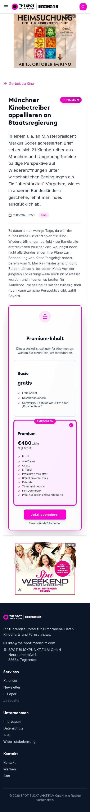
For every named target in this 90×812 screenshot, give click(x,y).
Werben (9, 769)
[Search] (83, 6)
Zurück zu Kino (21, 83)
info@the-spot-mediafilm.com (31, 643)
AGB (6, 735)
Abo (6, 776)
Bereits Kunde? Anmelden (45, 523)
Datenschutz (13, 728)
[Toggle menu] (6, 7)
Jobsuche (11, 701)
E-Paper (10, 694)
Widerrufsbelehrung (19, 742)
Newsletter (12, 687)
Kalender (10, 681)
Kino (43, 215)
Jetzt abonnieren (45, 514)
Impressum (12, 721)
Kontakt (9, 762)
